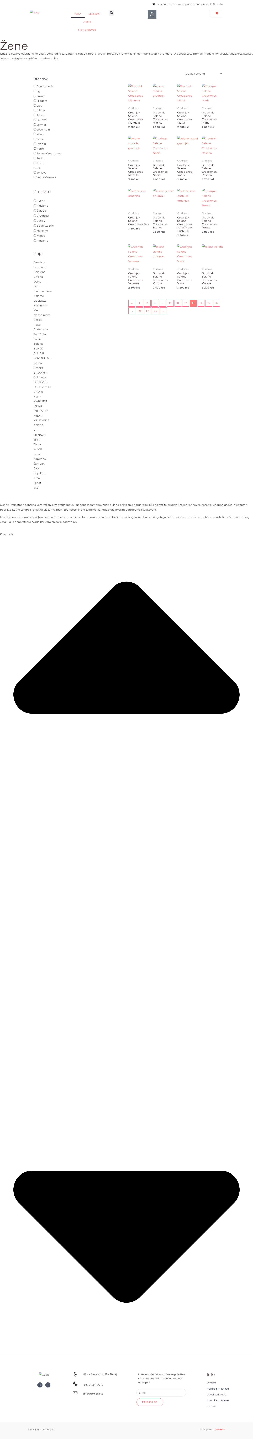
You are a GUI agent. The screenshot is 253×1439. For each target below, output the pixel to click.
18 (139, 310)
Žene (78, 13)
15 (208, 303)
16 (216, 303)
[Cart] (216, 14)
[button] (111, 13)
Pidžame (42, 205)
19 (147, 310)
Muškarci (94, 13)
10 (170, 303)
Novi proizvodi (87, 29)
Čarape (41, 210)
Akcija (87, 21)
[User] (152, 14)
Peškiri (41, 200)
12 (185, 303)
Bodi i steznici (45, 225)
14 (201, 303)
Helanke (42, 230)
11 (178, 303)
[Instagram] (40, 1385)
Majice (41, 235)
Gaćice (41, 220)
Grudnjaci (43, 215)
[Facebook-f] (47, 1385)
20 (155, 310)
